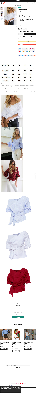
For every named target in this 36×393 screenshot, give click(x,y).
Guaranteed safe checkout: (21, 47)
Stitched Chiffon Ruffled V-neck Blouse (28, 342)
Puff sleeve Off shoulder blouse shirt (4, 342)
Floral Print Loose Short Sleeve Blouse (16, 342)
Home (15, 5)
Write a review (18, 317)
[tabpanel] (6, 340)
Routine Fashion (8, 3)
